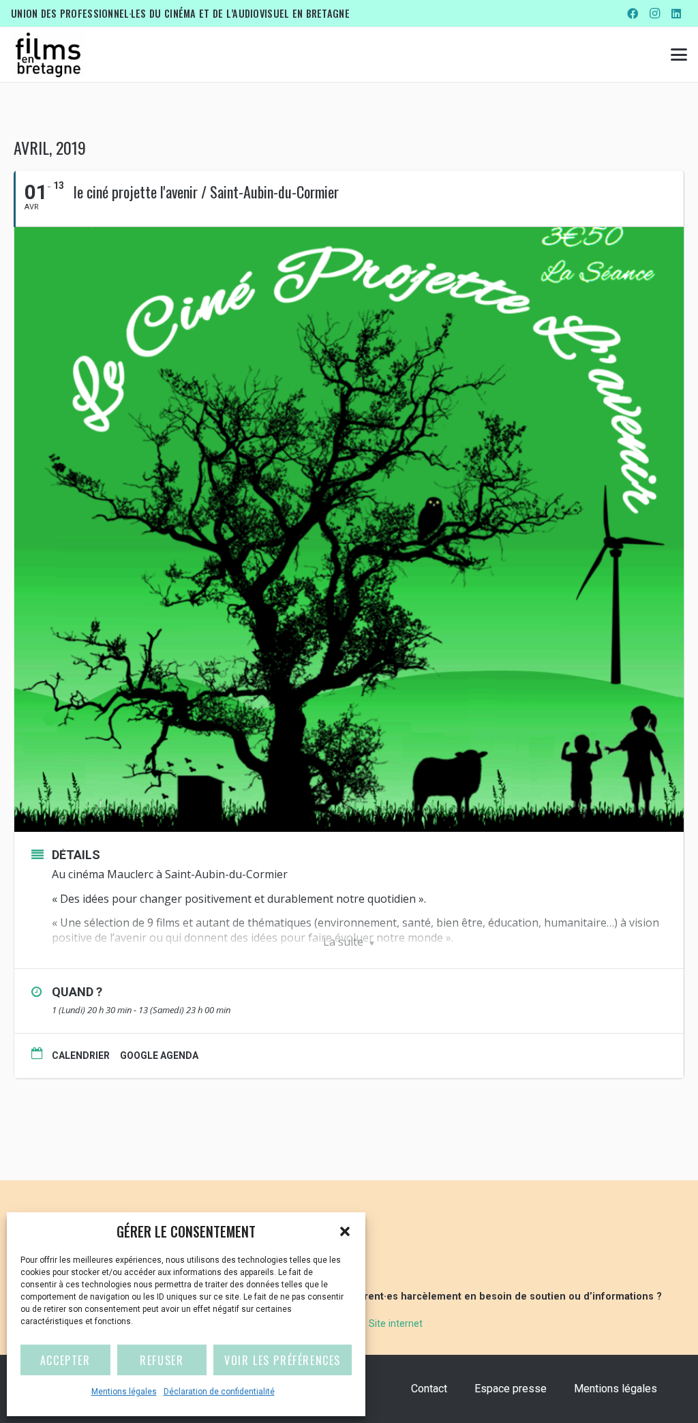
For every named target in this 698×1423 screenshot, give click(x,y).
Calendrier (81, 1055)
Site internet (396, 1324)
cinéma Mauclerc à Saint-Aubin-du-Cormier (178, 874)
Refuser (161, 1360)
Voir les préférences (282, 1360)
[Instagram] (654, 14)
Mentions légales (124, 1391)
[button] (345, 1231)
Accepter (65, 1360)
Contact (429, 1388)
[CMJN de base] (48, 54)
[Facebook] (632, 14)
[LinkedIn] (676, 14)
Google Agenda (159, 1055)
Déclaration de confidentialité (219, 1391)
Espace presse (510, 1388)
